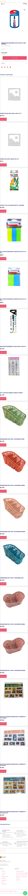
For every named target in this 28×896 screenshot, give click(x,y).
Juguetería (4, 880)
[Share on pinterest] (7, 67)
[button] (26, 4)
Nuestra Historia (20, 871)
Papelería (4, 878)
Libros (3, 874)
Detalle (3, 63)
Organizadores (5, 876)
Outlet (3, 882)
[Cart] (23, 3)
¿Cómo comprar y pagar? (22, 873)
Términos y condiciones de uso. (21, 877)
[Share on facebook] (2, 67)
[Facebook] (4, 850)
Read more (3, 211)
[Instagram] (1, 850)
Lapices (3, 871)
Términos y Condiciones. (21, 874)
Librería (3, 873)
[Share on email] (10, 67)
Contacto (18, 879)
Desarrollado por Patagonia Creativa (8, 891)
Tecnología (4, 884)
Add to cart (15, 57)
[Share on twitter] (4, 67)
